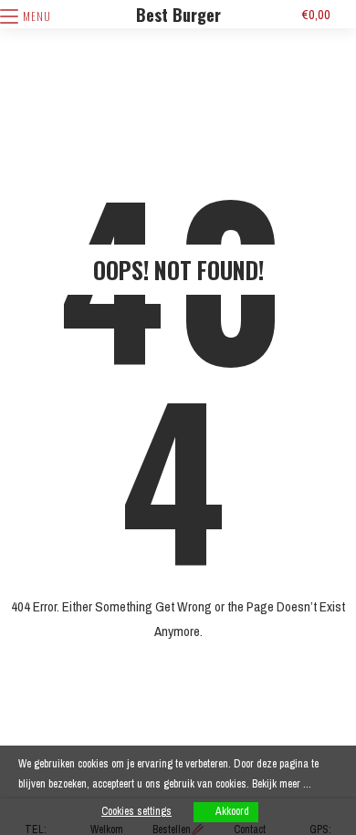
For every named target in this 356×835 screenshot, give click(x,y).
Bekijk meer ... (281, 784)
